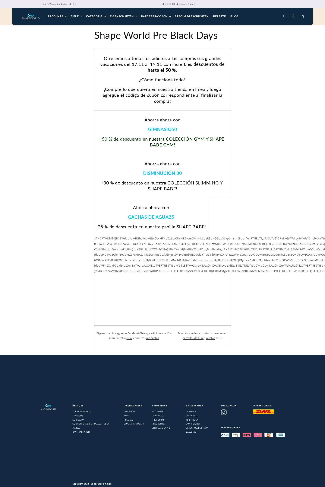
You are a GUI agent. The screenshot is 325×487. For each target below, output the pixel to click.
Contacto (78, 419)
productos (152, 338)
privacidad (192, 415)
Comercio (129, 411)
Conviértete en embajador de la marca (90, 425)
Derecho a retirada (197, 427)
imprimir (191, 411)
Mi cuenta (157, 411)
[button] (57, 16)
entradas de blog (193, 338)
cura (129, 338)
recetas (210, 338)
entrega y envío (161, 427)
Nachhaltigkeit (81, 431)
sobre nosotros (81, 411)
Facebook (134, 333)
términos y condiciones (193, 421)
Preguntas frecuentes (159, 421)
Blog (126, 415)
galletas (191, 431)
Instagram (118, 333)
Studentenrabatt (134, 423)
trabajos (77, 415)
